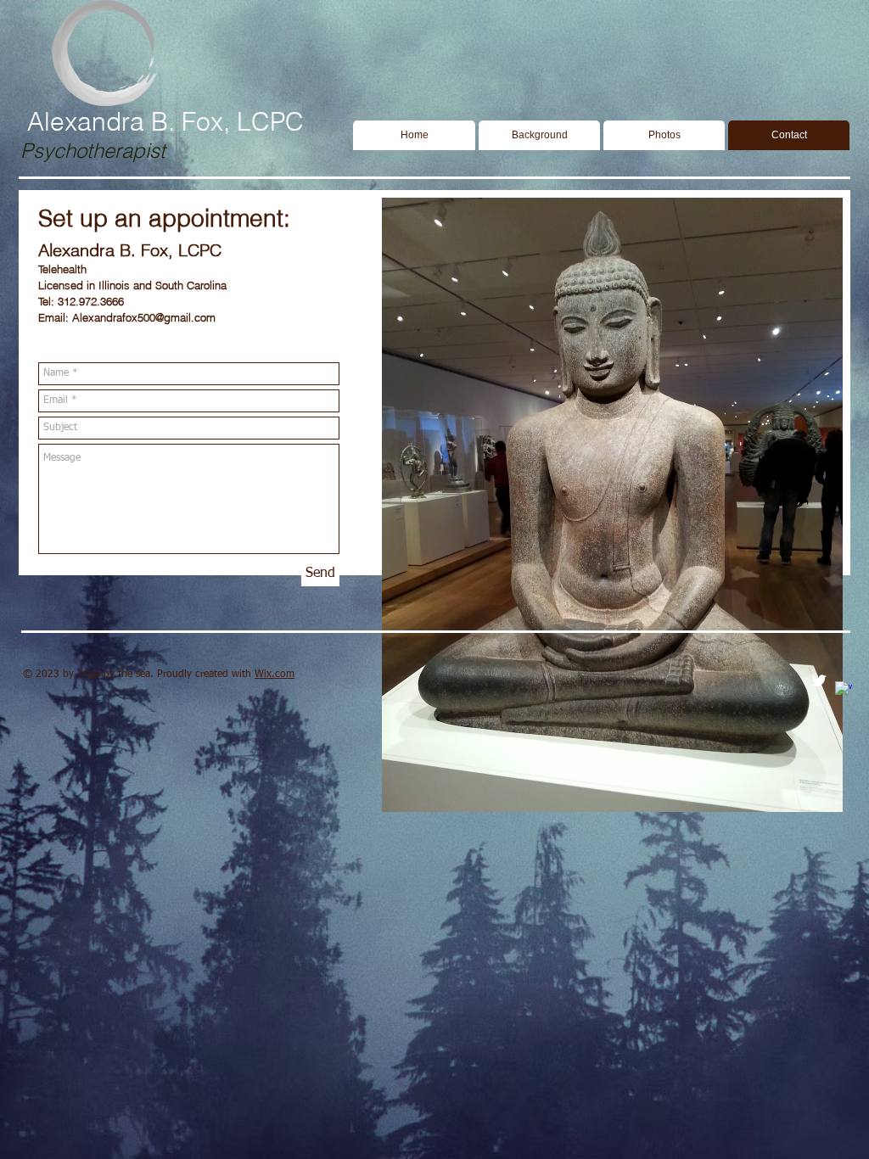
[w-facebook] (843, 689)
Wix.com (274, 674)
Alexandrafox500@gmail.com (144, 317)
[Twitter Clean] (818, 680)
